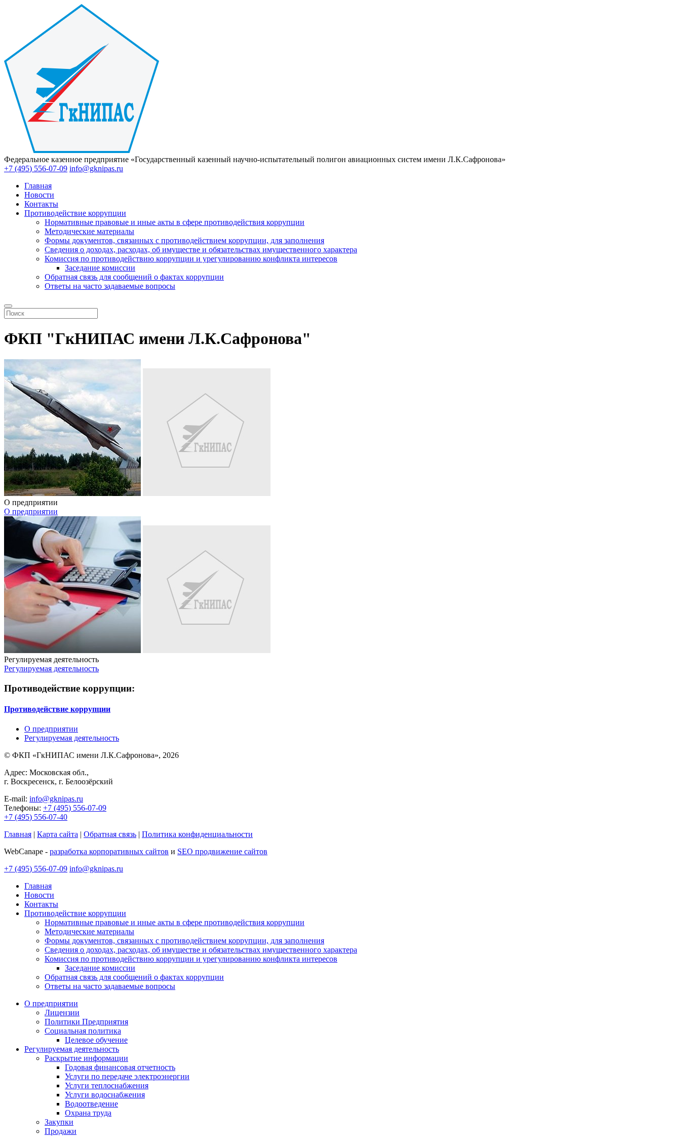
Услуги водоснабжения (105, 1094)
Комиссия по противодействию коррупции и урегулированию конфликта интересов (191, 258)
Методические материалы (89, 231)
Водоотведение (91, 1103)
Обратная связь (110, 834)
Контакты (41, 204)
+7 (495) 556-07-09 (35, 168)
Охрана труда (88, 1113)
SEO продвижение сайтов (222, 851)
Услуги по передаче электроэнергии (127, 1076)
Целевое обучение (96, 1040)
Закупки (59, 1122)
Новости (39, 194)
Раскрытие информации (86, 1058)
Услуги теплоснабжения (106, 1085)
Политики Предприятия (86, 1021)
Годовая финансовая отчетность (120, 1067)
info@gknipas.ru (96, 168)
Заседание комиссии (100, 267)
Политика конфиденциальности (197, 834)
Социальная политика (83, 1030)
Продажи (60, 1131)
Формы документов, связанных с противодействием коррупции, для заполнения (184, 240)
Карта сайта (57, 834)
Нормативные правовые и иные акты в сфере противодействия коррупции (174, 222)
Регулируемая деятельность (51, 668)
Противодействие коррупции (75, 213)
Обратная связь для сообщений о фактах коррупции (134, 277)
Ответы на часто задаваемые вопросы (110, 286)
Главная (38, 185)
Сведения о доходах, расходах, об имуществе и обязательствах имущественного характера (201, 249)
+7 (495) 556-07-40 (35, 817)
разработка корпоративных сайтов (109, 851)
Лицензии (62, 1012)
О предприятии (31, 511)
